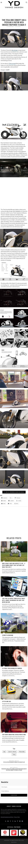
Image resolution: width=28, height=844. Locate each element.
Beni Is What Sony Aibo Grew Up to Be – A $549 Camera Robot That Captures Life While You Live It (13, 565)
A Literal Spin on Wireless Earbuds (12, 668)
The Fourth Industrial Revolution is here (14, 734)
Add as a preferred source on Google (14, 492)
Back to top (13, 842)
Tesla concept (12, 63)
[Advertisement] (14, 14)
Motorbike (22, 751)
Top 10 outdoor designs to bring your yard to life (14, 761)
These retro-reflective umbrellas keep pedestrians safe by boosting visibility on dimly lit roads (14, 769)
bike (4, 751)
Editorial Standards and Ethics (7, 817)
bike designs (15, 50)
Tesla (14, 754)
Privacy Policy (17, 817)
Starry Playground (7, 635)
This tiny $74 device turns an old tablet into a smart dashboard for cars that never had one (13, 600)
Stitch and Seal (6, 701)
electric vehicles (12, 751)
